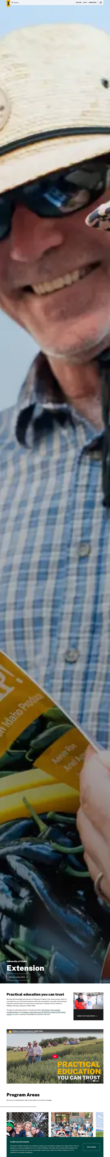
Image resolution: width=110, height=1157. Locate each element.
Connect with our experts (86, 1016)
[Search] (12, 2)
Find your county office (17, 977)
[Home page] (8, 3)
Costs (85, 2)
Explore (78, 2)
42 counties (46, 1010)
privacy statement (26, 1152)
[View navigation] (100, 2)
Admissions (92, 2)
